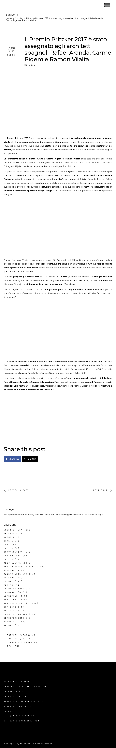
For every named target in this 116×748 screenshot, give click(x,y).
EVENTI (8, 712)
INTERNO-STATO (14, 691)
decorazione (12, 563)
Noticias (10, 607)
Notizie (18, 18)
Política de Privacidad (42, 743)
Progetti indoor (15, 614)
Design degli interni (19, 567)
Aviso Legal (9, 743)
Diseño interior (15, 574)
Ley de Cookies (23, 743)
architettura (13, 530)
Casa (7, 544)
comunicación (13, 552)
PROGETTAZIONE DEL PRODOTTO (24, 702)
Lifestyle (11, 596)
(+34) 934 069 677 (23, 716)
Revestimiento (14, 618)
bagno (8, 537)
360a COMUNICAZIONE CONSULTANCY (27, 686)
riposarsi (11, 622)
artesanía (11, 533)
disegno (9, 570)
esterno (9, 578)
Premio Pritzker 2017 (17, 138)
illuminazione (14, 589)
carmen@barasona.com (24, 721)
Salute (8, 625)
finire (8, 585)
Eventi (8, 581)
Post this (31, 458)
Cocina (8, 548)
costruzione (12, 556)
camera (8, 541)
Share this (14, 458)
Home (9, 18)
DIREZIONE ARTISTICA (18, 707)
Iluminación (12, 592)
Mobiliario (12, 600)
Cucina (8, 559)
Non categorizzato (17, 603)
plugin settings (95, 514)
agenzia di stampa (17, 681)
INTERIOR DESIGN (15, 696)
